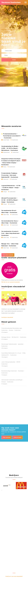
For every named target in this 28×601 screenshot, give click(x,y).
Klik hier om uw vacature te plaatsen (10, 282)
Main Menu (25, 2)
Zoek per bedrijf (17, 437)
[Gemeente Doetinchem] (21, 485)
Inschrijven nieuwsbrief (7, 317)
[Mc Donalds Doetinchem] (6, 485)
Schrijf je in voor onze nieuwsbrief (14, 576)
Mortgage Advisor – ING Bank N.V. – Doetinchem (13, 337)
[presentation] (1, 490)
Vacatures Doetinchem (11, 2)
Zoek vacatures (6, 437)
